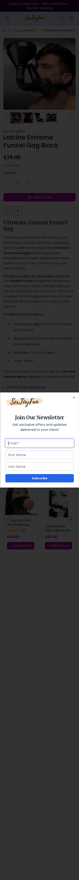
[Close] (73, 397)
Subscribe (39, 478)
